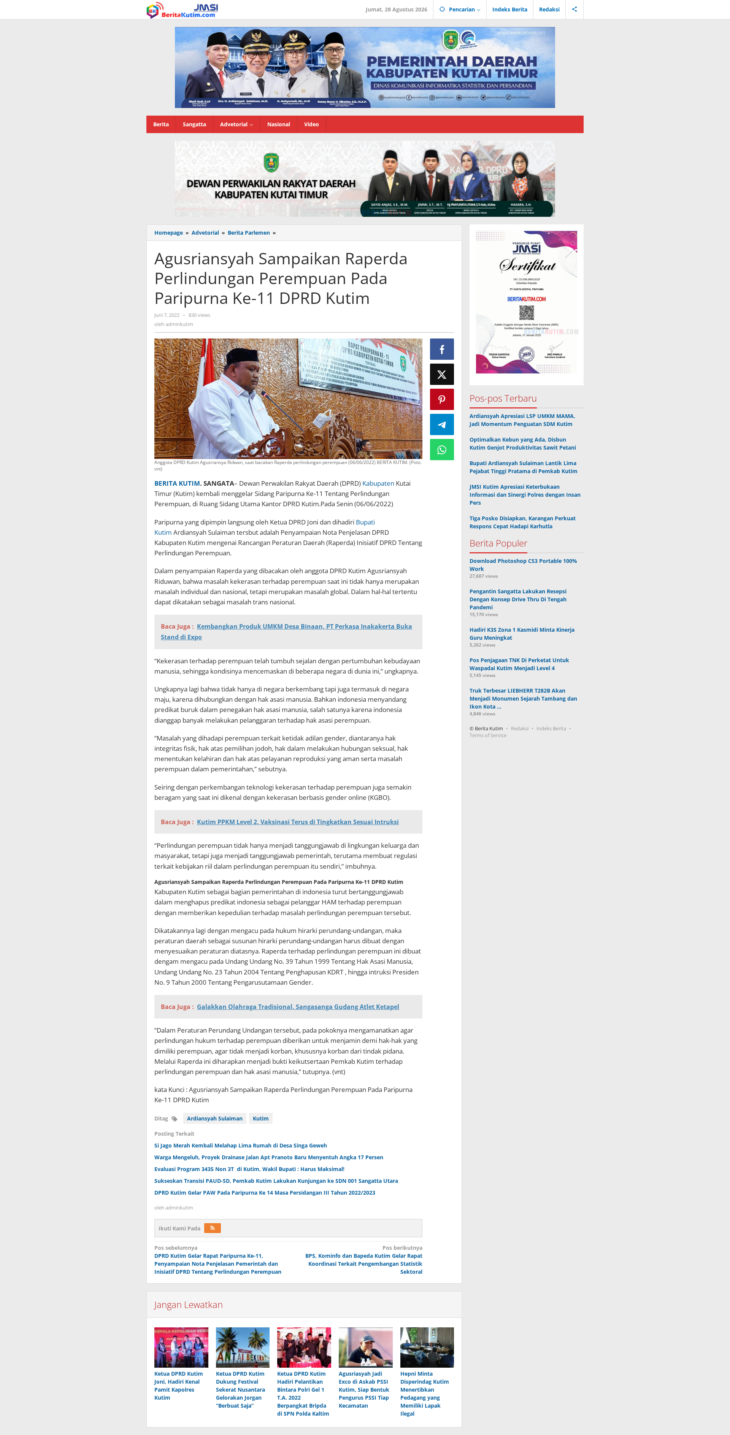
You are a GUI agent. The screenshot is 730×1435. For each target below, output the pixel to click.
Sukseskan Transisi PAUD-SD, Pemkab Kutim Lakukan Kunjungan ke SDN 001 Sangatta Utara (276, 1180)
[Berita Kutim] (182, 9)
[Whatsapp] (442, 449)
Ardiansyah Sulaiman (215, 1118)
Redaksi (519, 728)
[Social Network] (575, 9)
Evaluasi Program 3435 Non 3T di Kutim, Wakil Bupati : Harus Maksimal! (249, 1169)
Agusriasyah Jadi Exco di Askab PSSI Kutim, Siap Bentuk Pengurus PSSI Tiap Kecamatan (364, 1389)
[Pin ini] (442, 399)
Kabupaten (378, 483)
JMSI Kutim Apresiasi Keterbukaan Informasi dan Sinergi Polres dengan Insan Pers (525, 495)
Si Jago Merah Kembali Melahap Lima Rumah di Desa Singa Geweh (240, 1145)
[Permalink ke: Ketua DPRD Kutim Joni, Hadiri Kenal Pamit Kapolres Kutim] (181, 1347)
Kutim (261, 1118)
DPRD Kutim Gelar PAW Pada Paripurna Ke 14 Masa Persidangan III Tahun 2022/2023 (264, 1192)
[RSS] (212, 1228)
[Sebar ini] (442, 349)
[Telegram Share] (442, 424)
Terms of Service (488, 735)
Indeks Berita (551, 728)
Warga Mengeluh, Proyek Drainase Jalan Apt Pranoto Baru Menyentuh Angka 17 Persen (268, 1157)
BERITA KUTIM (177, 483)
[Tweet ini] (442, 374)
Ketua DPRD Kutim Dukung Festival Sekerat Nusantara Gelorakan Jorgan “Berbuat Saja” (240, 1389)
